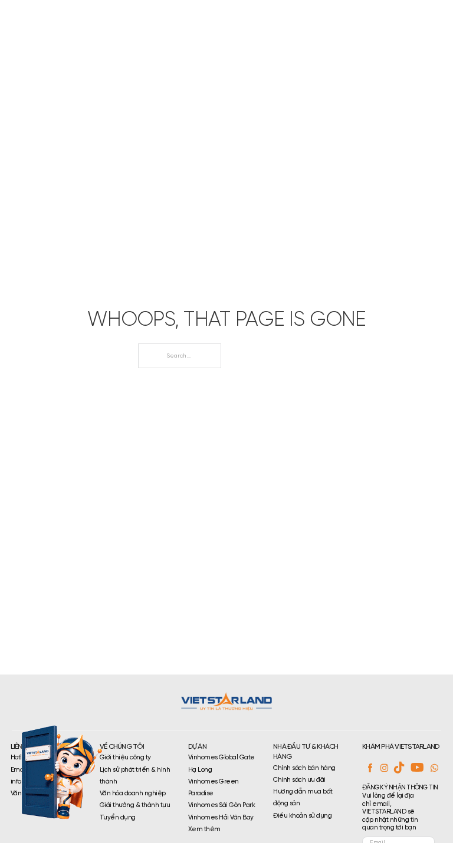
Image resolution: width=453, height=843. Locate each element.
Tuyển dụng (308, 19)
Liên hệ (393, 19)
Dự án (220, 19)
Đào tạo (265, 19)
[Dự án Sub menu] (242, 19)
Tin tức (356, 19)
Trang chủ (115, 19)
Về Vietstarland (175, 19)
